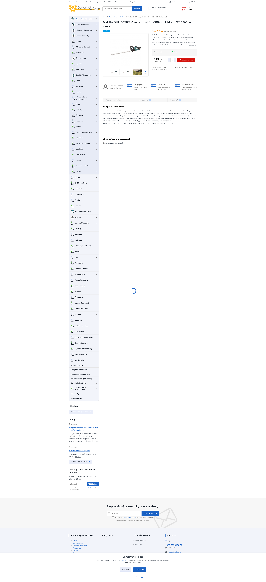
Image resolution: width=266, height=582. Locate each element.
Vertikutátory (80, 360)
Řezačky (78, 292)
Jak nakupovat (79, 2)
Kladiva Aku (80, 53)
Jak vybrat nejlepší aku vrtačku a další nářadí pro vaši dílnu (84, 429)
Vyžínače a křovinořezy (83, 349)
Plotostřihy (79, 263)
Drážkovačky (79, 194)
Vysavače (79, 64)
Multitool (79, 86)
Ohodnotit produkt (170, 31)
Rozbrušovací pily (81, 280)
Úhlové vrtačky (81, 58)
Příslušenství (80, 274)
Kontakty (102, 2)
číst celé (95, 441)
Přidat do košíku (186, 60)
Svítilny (78, 160)
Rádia (78, 81)
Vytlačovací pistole (83, 143)
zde (142, 577)
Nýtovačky (79, 138)
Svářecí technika (77, 365)
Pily (76, 257)
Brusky (78, 41)
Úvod (104, 17)
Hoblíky (78, 92)
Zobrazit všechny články (79, 462)
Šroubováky (80, 115)
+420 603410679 (159, 8)
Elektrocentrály (81, 183)
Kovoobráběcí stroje (78, 383)
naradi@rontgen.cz (174, 552)
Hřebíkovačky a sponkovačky (81, 98)
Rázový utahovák (81, 309)
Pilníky (77, 252)
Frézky (78, 104)
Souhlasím (139, 569)
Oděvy (78, 171)
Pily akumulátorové (83, 47)
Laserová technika (82, 223)
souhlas (123, 561)
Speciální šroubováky (83, 75)
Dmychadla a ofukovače (84, 337)
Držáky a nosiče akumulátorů (81, 388)
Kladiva (78, 217)
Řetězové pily (80, 286)
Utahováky (75, 394)
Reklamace (124, 2)
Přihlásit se (92, 484)
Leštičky (79, 110)
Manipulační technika (79, 370)
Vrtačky (78, 314)
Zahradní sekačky (81, 343)
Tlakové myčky (76, 398)
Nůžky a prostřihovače (84, 132)
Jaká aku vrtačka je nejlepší (79, 451)
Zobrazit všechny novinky (79, 412)
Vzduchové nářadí (81, 326)
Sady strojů (80, 69)
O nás (71, 2)
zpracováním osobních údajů (85, 488)
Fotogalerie (77, 548)
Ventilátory (80, 149)
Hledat (137, 8)
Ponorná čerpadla (81, 269)
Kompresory (80, 121)
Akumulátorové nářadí (83, 19)
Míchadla (79, 127)
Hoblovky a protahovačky (80, 374)
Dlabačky (78, 189)
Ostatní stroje (81, 155)
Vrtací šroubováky (82, 25)
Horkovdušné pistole (83, 212)
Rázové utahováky (82, 36)
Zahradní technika (82, 166)
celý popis (192, 45)
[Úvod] (85, 8)
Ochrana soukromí (113, 2)
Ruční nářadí (79, 332)
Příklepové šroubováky (84, 30)
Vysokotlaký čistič (82, 303)
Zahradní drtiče (81, 354)
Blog (131, 2)
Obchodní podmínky (92, 2)
